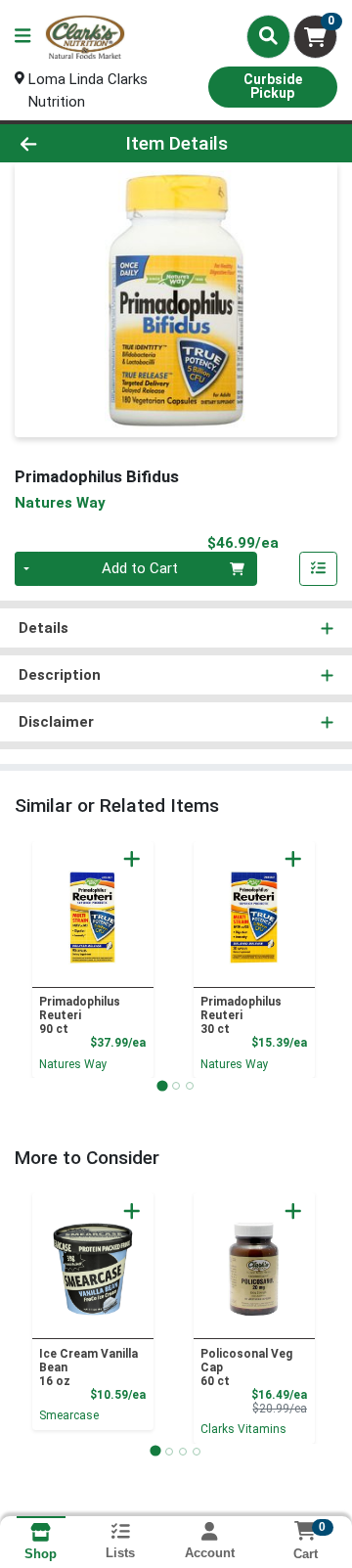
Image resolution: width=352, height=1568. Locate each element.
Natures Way (73, 1064)
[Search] (268, 36)
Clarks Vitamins (243, 1429)
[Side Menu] (22, 37)
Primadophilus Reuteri (79, 1015)
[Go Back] (55, 143)
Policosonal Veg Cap (246, 1367)
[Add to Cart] (132, 859)
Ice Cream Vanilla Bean (88, 1367)
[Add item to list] (318, 569)
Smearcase (69, 1415)
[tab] (161, 1085)
